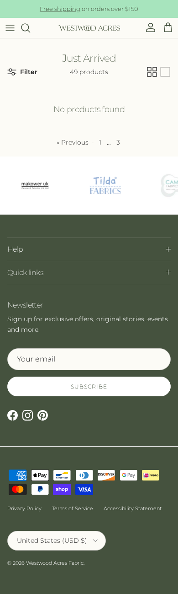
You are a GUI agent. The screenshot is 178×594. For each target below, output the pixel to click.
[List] (165, 71)
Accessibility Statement (133, 508)
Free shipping (60, 8)
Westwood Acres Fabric (55, 563)
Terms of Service (72, 508)
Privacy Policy (24, 508)
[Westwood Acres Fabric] (89, 28)
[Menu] (10, 28)
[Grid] (152, 71)
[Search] (30, 28)
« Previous (73, 142)
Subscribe (89, 386)
